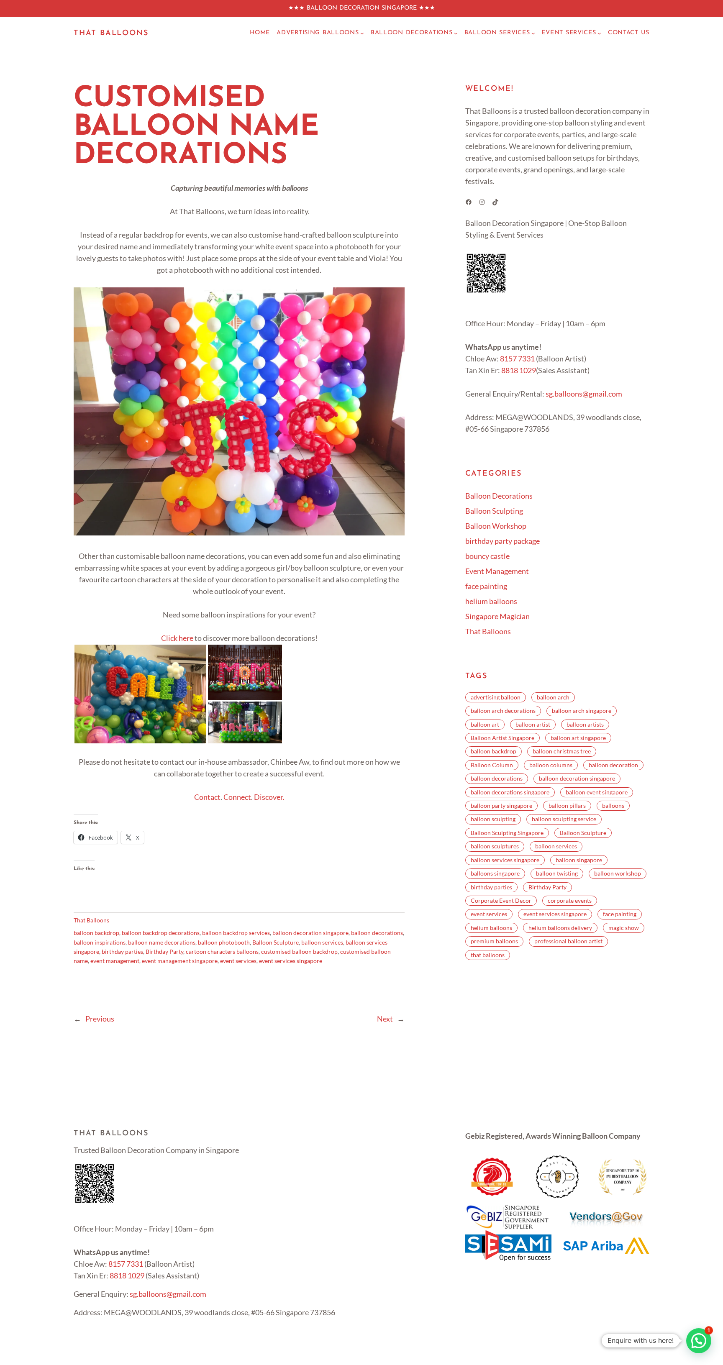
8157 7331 (517, 358)
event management (114, 960)
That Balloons (111, 33)
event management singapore (180, 960)
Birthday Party (164, 951)
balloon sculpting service (564, 818)
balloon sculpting (493, 818)
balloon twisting (557, 873)
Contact (207, 797)
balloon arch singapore (581, 710)
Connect (237, 797)
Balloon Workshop (495, 525)
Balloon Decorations (499, 495)
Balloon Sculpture (275, 942)
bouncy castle (487, 556)
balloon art (485, 724)
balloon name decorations (161, 942)
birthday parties (122, 951)
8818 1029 (518, 370)
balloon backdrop (96, 932)
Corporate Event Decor (501, 900)
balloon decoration (613, 764)
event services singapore (290, 960)
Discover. (269, 797)
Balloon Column (492, 764)
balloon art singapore (578, 737)
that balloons (488, 954)
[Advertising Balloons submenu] (362, 33)
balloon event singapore (597, 792)
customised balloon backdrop (299, 951)
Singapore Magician (497, 616)
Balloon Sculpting (494, 510)
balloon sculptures (495, 846)
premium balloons (494, 941)
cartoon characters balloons (222, 951)
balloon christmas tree (562, 751)
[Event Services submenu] (599, 33)
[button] (140, 694)
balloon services (322, 942)
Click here (177, 638)
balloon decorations (377, 932)
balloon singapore (579, 859)
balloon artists (585, 724)
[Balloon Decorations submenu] (456, 33)
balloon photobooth (224, 942)
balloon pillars (567, 805)
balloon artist (532, 724)
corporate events (570, 900)
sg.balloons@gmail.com (584, 393)
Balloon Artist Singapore (502, 737)
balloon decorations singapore (510, 792)
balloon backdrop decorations (161, 932)
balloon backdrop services (236, 932)
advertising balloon (495, 697)
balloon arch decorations (503, 710)
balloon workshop (617, 873)
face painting (486, 586)
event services (238, 960)
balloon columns (550, 764)
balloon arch (553, 697)
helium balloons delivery (560, 927)
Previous (99, 1018)
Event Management (497, 571)
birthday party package (502, 540)
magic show (623, 927)
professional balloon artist (568, 941)
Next (385, 1018)
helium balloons (491, 601)
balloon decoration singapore (310, 932)
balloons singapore (495, 873)
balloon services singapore (505, 859)
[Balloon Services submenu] (533, 33)
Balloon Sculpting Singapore (507, 832)
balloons (613, 805)
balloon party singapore (501, 805)
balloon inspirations (100, 942)
